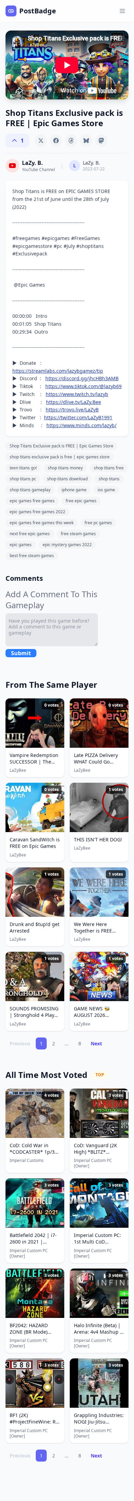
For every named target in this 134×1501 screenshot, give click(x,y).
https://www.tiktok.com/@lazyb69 (83, 386)
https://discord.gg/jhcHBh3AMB (82, 378)
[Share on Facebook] (56, 140)
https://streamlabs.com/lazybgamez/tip (57, 371)
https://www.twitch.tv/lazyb (77, 394)
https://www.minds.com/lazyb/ (81, 425)
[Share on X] (41, 140)
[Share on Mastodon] (101, 140)
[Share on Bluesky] (86, 140)
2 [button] (53, 1043)
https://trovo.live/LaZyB (72, 409)
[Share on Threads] (71, 140)
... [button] (67, 1043)
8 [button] (79, 1043)
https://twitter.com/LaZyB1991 (78, 417)
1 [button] (41, 1043)
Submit (21, 653)
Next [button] (96, 1043)
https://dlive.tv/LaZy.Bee (73, 402)
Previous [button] (20, 1043)
